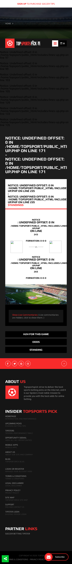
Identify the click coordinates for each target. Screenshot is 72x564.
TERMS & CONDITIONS (17, 559)
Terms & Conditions (15, 476)
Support (9, 504)
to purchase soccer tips (36, 3)
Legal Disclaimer (14, 483)
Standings (16, 205)
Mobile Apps (11, 445)
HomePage (10, 416)
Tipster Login (12, 512)
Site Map (9, 497)
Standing (36, 349)
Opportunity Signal (16, 438)
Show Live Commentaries (35, 316)
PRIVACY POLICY (37, 559)
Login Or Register (14, 469)
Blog (7, 459)
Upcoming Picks (13, 423)
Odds (36, 341)
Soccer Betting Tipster (17, 534)
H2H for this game (36, 334)
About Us (10, 452)
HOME (8, 23)
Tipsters (9, 431)
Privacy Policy (12, 490)
